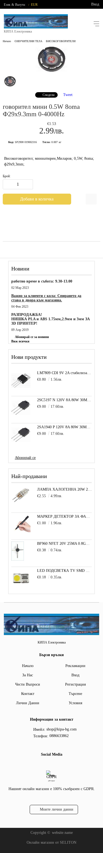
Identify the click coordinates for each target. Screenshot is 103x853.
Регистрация (75, 684)
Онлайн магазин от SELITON (51, 842)
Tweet (68, 95)
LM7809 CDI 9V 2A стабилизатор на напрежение (64, 373)
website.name (62, 833)
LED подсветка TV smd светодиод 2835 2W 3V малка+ (64, 571)
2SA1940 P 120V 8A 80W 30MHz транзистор (64, 427)
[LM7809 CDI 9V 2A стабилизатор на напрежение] (20, 380)
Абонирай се (25, 458)
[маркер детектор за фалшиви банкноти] (20, 532)
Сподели (48, 95)
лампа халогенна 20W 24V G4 (64, 489)
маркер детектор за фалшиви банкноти (64, 516)
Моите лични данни (56, 809)
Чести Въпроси (27, 684)
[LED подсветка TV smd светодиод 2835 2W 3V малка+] (20, 586)
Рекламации (75, 666)
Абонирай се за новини (32, 337)
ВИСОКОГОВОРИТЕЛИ (61, 41)
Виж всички (20, 341)
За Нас (27, 675)
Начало (7, 41)
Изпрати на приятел (91, 199)
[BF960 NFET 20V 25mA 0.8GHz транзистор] (17, 559)
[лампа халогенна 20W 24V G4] (20, 502)
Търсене (75, 694)
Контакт (27, 694)
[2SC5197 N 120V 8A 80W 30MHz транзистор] (20, 407)
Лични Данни (27, 703)
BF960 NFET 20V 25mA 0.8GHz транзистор (64, 544)
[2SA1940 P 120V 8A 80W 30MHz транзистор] (20, 434)
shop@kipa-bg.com (61, 729)
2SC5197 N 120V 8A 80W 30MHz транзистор (64, 400)
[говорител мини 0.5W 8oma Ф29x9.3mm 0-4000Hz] (51, 71)
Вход (95, 4)
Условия (75, 703)
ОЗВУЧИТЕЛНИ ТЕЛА (28, 41)
